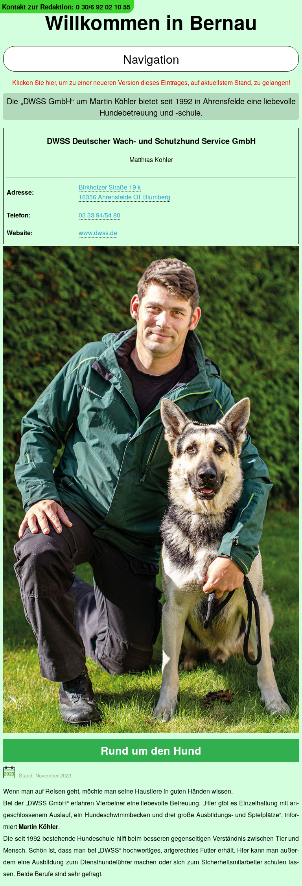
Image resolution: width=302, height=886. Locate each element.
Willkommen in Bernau (151, 22)
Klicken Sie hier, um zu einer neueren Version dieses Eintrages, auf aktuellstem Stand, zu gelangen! (151, 82)
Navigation (151, 58)
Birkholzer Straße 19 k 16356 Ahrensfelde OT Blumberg (124, 191)
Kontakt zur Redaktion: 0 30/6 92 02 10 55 (66, 6)
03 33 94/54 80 (99, 214)
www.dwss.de (98, 232)
